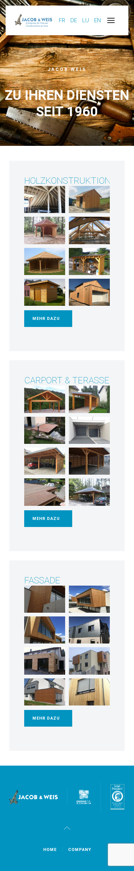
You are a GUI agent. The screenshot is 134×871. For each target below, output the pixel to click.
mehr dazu (46, 318)
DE (74, 20)
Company (79, 849)
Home (50, 849)
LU (86, 20)
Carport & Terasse (66, 380)
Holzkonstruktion (67, 181)
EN (97, 20)
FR (63, 20)
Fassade (42, 580)
